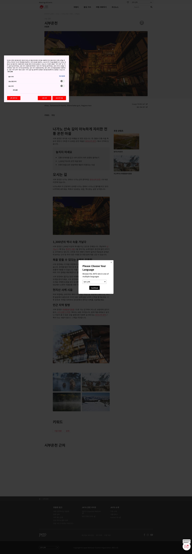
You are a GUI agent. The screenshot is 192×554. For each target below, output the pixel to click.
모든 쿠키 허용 (59, 98)
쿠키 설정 (15, 90)
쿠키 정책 (10, 72)
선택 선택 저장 (13, 98)
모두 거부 (44, 98)
